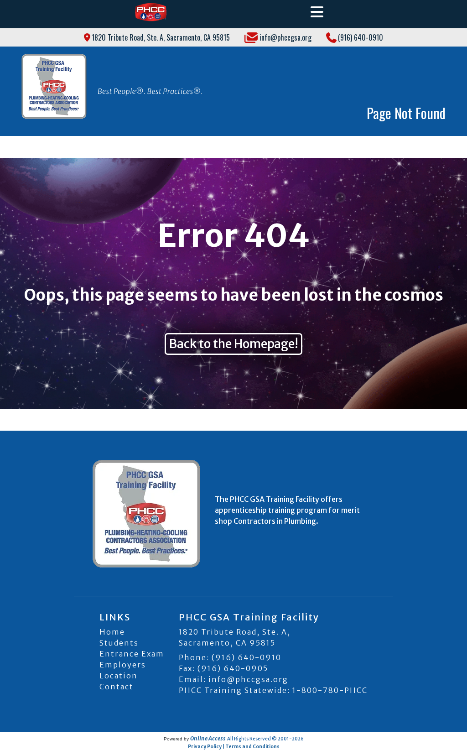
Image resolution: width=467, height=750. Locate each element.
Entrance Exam (131, 653)
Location (118, 675)
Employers (122, 664)
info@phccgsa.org (285, 37)
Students (119, 642)
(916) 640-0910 (360, 37)
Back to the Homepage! (233, 343)
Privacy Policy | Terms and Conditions (234, 747)
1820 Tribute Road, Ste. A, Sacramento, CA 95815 (161, 37)
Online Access (208, 738)
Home (112, 631)
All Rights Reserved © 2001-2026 (265, 739)
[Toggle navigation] (317, 12)
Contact (116, 686)
